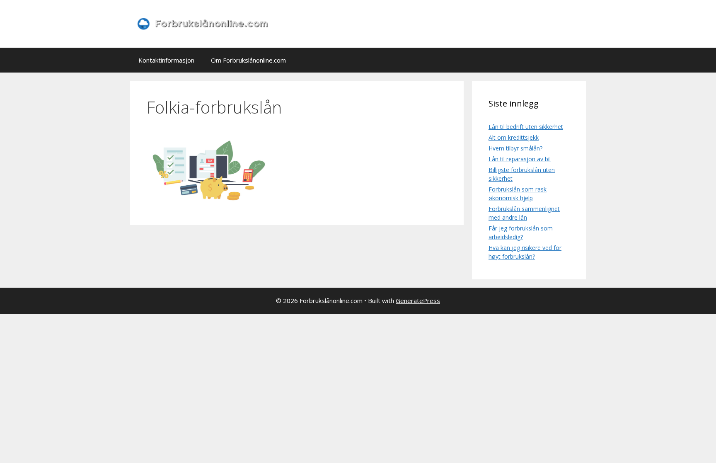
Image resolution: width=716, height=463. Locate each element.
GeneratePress (418, 300)
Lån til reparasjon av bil (520, 159)
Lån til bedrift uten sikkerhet (526, 127)
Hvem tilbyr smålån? (515, 148)
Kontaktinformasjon (166, 60)
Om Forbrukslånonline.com (248, 60)
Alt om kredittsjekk (514, 137)
